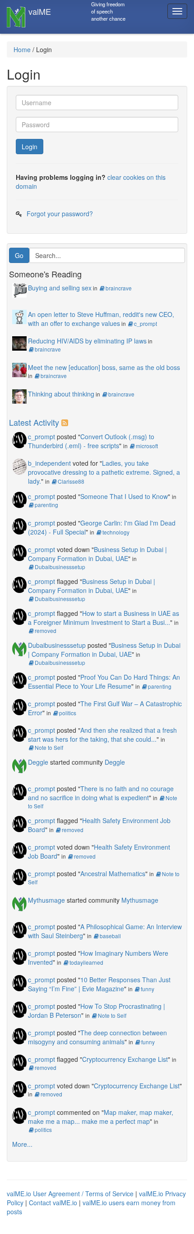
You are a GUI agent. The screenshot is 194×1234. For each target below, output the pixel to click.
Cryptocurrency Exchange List (125, 1059)
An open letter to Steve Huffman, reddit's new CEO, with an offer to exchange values (101, 319)
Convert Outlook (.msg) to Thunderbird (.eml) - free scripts (91, 441)
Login (29, 146)
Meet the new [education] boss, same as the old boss (104, 367)
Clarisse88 (71, 481)
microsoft (147, 446)
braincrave (119, 288)
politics (67, 713)
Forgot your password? (60, 213)
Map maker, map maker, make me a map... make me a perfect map (100, 1117)
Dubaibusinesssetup (60, 566)
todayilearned (86, 962)
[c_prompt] (19, 439)
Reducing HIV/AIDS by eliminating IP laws (87, 340)
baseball (110, 936)
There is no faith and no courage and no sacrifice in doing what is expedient (101, 793)
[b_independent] (19, 465)
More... (22, 1144)
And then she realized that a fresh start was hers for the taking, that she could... (102, 735)
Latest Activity (34, 422)
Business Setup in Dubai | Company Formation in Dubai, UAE (97, 554)
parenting (46, 504)
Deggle (38, 761)
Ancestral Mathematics (112, 873)
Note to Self (49, 747)
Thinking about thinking (61, 393)
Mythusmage (46, 899)
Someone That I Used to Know (124, 496)
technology (115, 532)
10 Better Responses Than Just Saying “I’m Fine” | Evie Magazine (99, 984)
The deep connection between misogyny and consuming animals (97, 1037)
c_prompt (145, 323)
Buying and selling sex (60, 287)
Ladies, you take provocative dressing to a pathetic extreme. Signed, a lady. (104, 472)
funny (147, 989)
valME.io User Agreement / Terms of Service (70, 1193)
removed (45, 630)
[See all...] (66, 422)
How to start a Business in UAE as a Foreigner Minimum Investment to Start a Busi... (103, 618)
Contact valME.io (53, 1202)
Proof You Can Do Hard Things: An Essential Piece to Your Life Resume (104, 682)
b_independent (49, 463)
